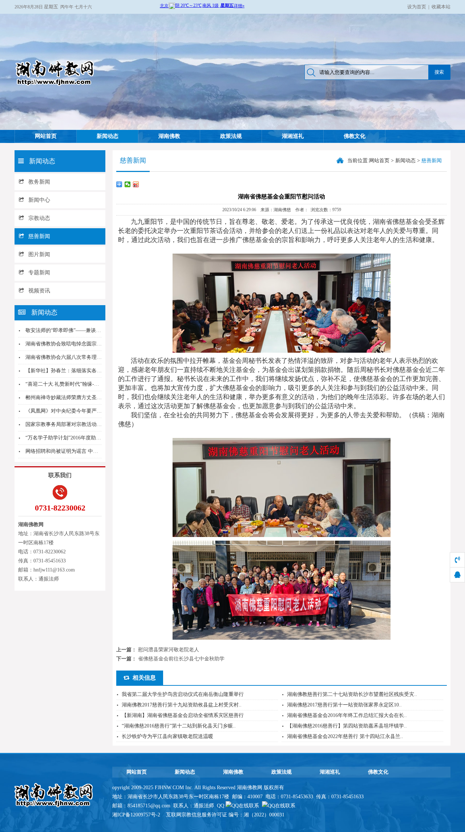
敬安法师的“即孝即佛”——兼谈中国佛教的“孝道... (81, 330)
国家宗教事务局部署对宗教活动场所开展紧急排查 (81, 424)
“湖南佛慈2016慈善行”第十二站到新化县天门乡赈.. (179, 726)
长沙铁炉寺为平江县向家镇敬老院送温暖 (167, 736)
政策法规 (231, 136)
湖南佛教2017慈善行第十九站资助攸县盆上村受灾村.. (182, 705)
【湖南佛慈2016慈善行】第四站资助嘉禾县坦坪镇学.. (347, 726)
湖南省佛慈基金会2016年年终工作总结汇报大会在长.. (347, 715)
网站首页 (46, 136)
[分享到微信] (128, 184)
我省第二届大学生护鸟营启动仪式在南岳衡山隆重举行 (183, 694)
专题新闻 (39, 272)
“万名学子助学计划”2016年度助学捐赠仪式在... (78, 437)
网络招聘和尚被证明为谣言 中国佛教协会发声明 (79, 451)
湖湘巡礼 (293, 136)
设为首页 (416, 6)
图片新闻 (39, 254)
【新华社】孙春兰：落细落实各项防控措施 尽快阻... (84, 370)
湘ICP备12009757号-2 (137, 814)
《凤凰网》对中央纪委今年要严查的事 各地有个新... (84, 411)
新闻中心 (39, 200)
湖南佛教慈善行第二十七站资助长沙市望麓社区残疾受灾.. (352, 694)
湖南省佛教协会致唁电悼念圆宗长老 (66, 344)
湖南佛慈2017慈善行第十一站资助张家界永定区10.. (344, 705)
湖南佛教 (169, 136)
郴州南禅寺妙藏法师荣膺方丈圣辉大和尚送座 (76, 397)
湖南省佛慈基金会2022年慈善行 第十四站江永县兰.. (345, 736)
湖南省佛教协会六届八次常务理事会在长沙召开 (78, 357)
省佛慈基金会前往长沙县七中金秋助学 (181, 658)
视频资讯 (39, 291)
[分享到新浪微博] (136, 184)
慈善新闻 (39, 236)
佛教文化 (354, 136)
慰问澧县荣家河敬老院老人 (168, 649)
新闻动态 (107, 136)
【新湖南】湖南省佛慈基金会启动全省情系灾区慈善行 (183, 715)
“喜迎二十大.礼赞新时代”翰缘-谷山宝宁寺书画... (79, 384)
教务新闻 (39, 182)
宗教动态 (39, 218)
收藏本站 (441, 6)
